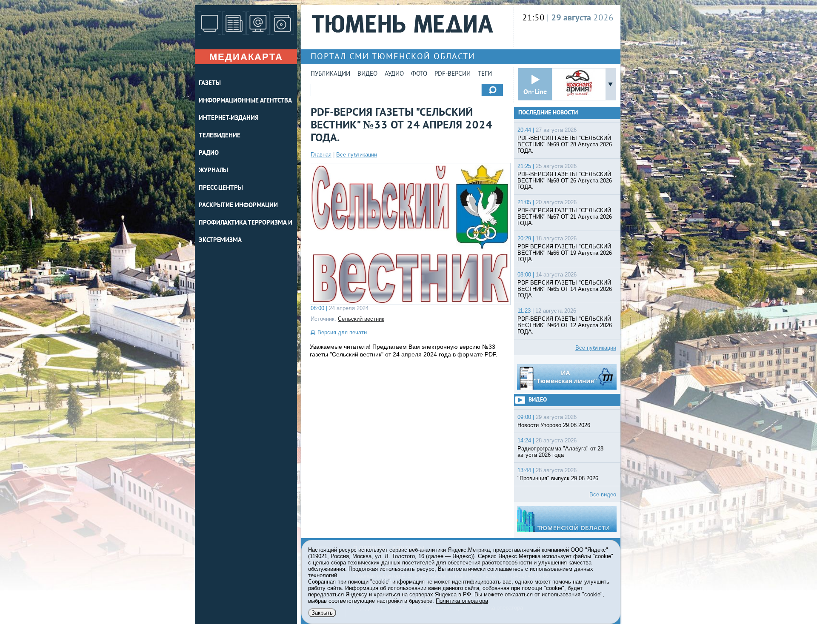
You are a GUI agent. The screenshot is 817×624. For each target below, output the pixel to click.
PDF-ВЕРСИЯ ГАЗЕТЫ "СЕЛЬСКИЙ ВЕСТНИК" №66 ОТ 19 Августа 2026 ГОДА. (564, 252)
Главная (321, 154)
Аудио (394, 74)
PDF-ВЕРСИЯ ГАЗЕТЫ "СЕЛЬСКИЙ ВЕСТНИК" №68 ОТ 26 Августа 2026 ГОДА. (564, 180)
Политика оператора (462, 601)
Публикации (330, 74)
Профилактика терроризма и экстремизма (245, 232)
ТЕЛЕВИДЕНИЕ (219, 136)
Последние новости (548, 113)
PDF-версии (452, 74)
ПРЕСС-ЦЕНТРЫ (221, 188)
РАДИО (209, 153)
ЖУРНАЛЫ (213, 171)
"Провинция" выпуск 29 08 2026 (557, 478)
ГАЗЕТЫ (209, 84)
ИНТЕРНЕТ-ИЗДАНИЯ (228, 118)
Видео (367, 74)
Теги (485, 74)
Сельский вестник (361, 319)
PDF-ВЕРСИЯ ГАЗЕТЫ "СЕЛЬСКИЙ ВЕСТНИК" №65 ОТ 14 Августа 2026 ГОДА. (564, 289)
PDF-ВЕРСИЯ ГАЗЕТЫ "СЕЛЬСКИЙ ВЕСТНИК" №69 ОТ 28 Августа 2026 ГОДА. (564, 144)
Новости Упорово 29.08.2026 (553, 425)
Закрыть (322, 613)
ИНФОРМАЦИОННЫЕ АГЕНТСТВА (245, 101)
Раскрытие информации (238, 206)
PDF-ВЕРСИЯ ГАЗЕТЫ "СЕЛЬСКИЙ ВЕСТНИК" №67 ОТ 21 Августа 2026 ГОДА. (564, 216)
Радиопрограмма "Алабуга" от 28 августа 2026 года (560, 451)
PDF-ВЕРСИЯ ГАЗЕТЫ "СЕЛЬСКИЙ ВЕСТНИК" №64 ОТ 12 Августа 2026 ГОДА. (564, 325)
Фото (419, 74)
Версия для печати (342, 332)
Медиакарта (246, 56)
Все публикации (356, 154)
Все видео (602, 494)
